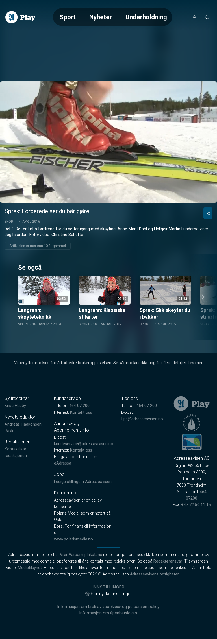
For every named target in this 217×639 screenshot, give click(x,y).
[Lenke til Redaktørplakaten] (191, 422)
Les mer (195, 362)
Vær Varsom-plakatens (81, 554)
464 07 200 (79, 405)
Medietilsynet (30, 567)
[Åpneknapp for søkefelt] (206, 17)
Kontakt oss (81, 412)
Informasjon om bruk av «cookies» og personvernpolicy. (108, 606)
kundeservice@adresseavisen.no (83, 443)
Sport (68, 17)
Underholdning (146, 17)
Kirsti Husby (15, 405)
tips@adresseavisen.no (142, 419)
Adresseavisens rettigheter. (154, 574)
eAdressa (62, 463)
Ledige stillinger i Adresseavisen (83, 481)
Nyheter (100, 17)
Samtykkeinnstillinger (111, 593)
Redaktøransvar (167, 561)
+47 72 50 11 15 (196, 504)
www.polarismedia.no (73, 539)
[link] (20, 17)
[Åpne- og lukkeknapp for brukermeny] (194, 17)
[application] (108, 142)
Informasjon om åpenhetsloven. (108, 613)
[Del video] (207, 213)
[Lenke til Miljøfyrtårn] (191, 442)
